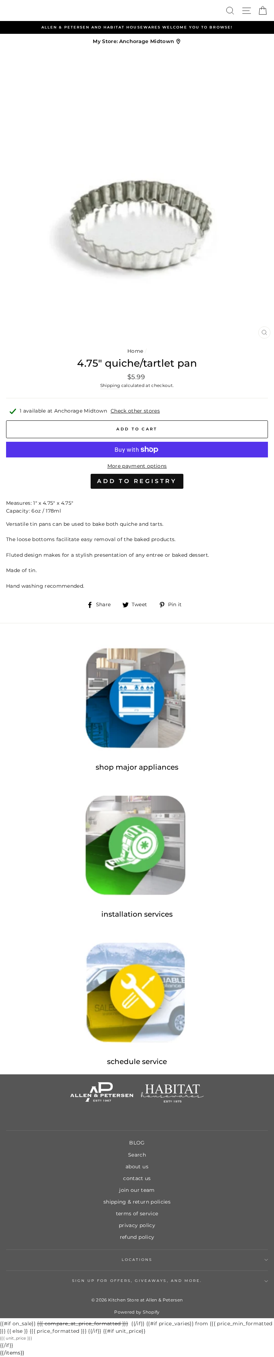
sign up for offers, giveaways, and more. (137, 1280)
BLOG (136, 1143)
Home (135, 351)
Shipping (110, 385)
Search (137, 1155)
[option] (137, 27)
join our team (136, 1190)
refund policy (137, 1237)
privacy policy (137, 1225)
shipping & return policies (137, 1202)
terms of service (137, 1213)
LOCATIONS (137, 1259)
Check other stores (135, 411)
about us (137, 1166)
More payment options (137, 466)
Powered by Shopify (136, 1312)
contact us (137, 1178)
